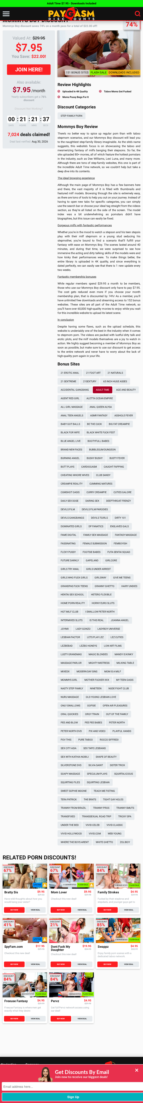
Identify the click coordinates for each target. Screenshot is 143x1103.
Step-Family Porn (71, 115)
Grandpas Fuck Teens (74, 586)
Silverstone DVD (71, 765)
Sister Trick (117, 765)
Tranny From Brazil (73, 807)
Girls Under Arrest (98, 569)
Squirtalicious (123, 773)
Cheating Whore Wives (75, 475)
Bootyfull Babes (98, 441)
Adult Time (102, 389)
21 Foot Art (93, 372)
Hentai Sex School (72, 594)
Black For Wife (70, 432)
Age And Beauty (126, 389)
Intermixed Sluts (71, 620)
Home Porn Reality (73, 603)
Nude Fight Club (118, 688)
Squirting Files (70, 782)
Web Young (115, 833)
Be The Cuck (94, 424)
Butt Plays (67, 466)
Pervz (55, 1001)
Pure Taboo (85, 739)
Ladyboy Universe (108, 628)
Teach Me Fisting (104, 790)
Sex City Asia (68, 748)
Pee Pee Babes (93, 722)
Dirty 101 (120, 517)
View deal (35, 910)
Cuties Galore (122, 492)
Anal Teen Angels (72, 415)
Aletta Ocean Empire (99, 398)
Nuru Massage (70, 697)
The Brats (90, 799)
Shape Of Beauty (106, 756)
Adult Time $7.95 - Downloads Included (71, 3)
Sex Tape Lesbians (94, 748)
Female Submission (95, 543)
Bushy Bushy (95, 458)
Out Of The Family (117, 714)
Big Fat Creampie (119, 424)
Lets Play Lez (95, 637)
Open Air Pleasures (115, 705)
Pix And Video (97, 731)
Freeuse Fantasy (16, 1001)
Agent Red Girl (70, 398)
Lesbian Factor (70, 637)
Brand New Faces (71, 449)
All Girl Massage (72, 406)
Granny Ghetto (104, 586)
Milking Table (125, 662)
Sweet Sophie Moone (74, 790)
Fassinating (68, 543)
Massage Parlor (71, 662)
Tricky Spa (124, 816)
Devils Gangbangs (72, 517)
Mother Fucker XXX (96, 679)
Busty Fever (117, 458)
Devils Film (68, 509)
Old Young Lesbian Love (101, 697)
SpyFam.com (13, 946)
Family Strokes (108, 892)
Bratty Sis (11, 892)
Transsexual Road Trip (96, 816)
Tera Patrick (69, 799)
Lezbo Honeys (88, 645)
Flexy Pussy (68, 552)
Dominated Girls (71, 526)
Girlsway (100, 577)
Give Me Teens (121, 577)
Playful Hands (121, 731)
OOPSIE (91, 705)
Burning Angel (70, 458)
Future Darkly (70, 560)
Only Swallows (70, 705)
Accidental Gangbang (75, 389)
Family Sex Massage (95, 534)
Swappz (103, 946)
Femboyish (120, 543)
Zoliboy (125, 842)
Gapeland (92, 560)
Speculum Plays (97, 773)
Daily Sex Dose (69, 500)
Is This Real (96, 620)
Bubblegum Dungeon (102, 449)
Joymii (65, 628)
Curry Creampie (96, 492)
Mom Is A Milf (112, 671)
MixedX (65, 671)
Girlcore (111, 560)
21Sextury (89, 381)
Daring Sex (92, 500)
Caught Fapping (114, 466)
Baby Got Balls (70, 424)
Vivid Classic (115, 825)
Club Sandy (103, 475)
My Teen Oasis (124, 679)
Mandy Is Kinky (124, 654)
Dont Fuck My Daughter (60, 948)
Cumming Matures (100, 483)
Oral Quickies (69, 714)
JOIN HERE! (29, 69)
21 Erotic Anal (70, 372)
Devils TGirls (99, 517)
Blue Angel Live (71, 441)
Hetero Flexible (101, 594)
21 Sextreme (68, 381)
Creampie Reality (71, 483)
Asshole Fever (123, 415)
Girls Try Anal (70, 569)
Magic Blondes (98, 654)
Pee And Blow (69, 722)
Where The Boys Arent (75, 842)
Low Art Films (113, 645)
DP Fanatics (96, 526)
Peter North (117, 722)
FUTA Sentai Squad (118, 552)
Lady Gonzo (83, 628)
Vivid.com (95, 833)
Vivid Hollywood (71, 833)
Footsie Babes (91, 552)
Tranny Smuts (125, 807)
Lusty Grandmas (71, 654)
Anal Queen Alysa (101, 406)
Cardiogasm (89, 466)
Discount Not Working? (29, 108)
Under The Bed (70, 825)
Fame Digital (68, 534)
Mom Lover (59, 892)
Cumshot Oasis (70, 492)
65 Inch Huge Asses (115, 381)
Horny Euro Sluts (103, 603)
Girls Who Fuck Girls (74, 577)
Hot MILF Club (69, 611)
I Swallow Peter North (100, 611)
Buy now (14, 910)
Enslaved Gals (119, 526)
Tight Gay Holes (113, 799)
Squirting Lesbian (98, 782)
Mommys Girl (69, 679)
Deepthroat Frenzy (118, 500)
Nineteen (95, 688)
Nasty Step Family (72, 688)
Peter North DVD (71, 731)
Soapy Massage (70, 773)
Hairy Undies (129, 586)
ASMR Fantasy (98, 415)
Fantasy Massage (126, 534)
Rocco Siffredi (109, 739)
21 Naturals (115, 372)
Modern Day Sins (87, 671)
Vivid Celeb (93, 825)
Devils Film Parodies (95, 509)
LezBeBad (67, 645)
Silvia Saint (95, 765)
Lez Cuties (117, 637)
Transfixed (68, 816)
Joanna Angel (120, 620)
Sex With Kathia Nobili (75, 756)
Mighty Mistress (99, 662)
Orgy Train (92, 714)
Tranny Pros (101, 807)
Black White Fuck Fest (101, 432)
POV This (66, 739)
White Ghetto (104, 842)
